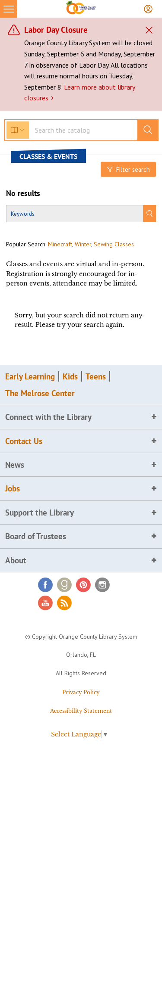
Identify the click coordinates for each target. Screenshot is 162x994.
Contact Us (23, 441)
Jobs (12, 488)
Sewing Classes (114, 244)
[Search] (149, 213)
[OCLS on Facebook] (45, 585)
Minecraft (60, 244)
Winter (83, 244)
